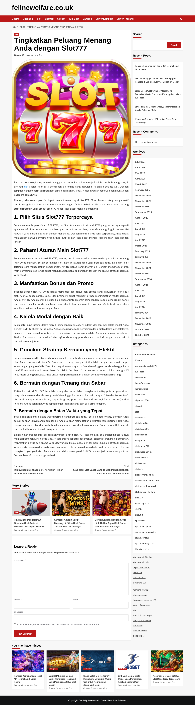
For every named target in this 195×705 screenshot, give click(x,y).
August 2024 (141, 284)
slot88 (138, 509)
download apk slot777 (146, 365)
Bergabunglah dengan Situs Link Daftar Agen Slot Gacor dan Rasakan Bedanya (110, 523)
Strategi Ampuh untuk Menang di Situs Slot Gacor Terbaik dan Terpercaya (69, 523)
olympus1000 (141, 400)
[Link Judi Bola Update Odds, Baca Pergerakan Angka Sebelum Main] (132, 661)
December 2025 (143, 195)
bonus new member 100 (144, 599)
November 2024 (143, 268)
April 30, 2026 (109, 530)
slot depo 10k (142, 423)
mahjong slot (141, 388)
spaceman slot (140, 630)
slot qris (139, 469)
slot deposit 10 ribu (142, 557)
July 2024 (139, 290)
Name (18, 599)
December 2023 (143, 318)
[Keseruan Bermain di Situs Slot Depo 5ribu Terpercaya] (167, 661)
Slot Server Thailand (145, 491)
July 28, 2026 (28, 685)
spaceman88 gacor (144, 543)
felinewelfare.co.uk (42, 7)
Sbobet (61, 19)
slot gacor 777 (142, 446)
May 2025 (140, 234)
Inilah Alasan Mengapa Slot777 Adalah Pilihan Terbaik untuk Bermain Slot (38, 470)
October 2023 (142, 329)
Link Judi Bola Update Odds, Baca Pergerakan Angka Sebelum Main (157, 108)
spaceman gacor (143, 526)
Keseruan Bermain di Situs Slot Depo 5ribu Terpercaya (156, 121)
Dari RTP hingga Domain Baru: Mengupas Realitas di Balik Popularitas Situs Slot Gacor (157, 80)
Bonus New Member (145, 354)
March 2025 (141, 245)
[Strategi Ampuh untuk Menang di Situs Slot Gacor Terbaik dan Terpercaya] (71, 503)
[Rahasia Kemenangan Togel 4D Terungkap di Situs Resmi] (28, 661)
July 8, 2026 (132, 685)
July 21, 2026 (97, 688)
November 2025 (143, 201)
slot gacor (140, 440)
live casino (140, 377)
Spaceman (140, 520)
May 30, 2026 (68, 530)
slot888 (139, 514)
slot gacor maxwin (142, 620)
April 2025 (140, 240)
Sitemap (49, 19)
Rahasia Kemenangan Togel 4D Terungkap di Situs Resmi (157, 68)
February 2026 (142, 189)
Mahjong (87, 19)
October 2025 (142, 206)
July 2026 (139, 161)
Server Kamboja (104, 19)
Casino (16, 19)
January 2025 (141, 256)
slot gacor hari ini (143, 451)
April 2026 (140, 178)
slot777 (139, 497)
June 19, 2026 (29, 530)
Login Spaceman (143, 383)
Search (137, 34)
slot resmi (137, 625)
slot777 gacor (142, 503)
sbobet (138, 406)
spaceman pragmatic (145, 532)
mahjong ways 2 (140, 589)
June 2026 (140, 167)
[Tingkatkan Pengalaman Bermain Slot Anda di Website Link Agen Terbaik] (31, 503)
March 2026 (141, 184)
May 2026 (140, 173)
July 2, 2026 (166, 682)
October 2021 (142, 335)
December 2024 (143, 262)
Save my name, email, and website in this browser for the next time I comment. (58, 624)
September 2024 (143, 279)
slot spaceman (140, 594)
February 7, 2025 (31, 55)
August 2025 (141, 217)
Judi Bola (28, 19)
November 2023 (143, 323)
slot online (140, 463)
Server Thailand (125, 19)
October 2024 (142, 273)
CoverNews (107, 700)
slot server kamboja (144, 474)
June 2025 (140, 228)
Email (76, 599)
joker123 (137, 572)
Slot (39, 19)
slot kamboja (141, 457)
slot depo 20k (142, 428)
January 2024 (141, 312)
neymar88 (140, 394)
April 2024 (140, 307)
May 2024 (140, 301)
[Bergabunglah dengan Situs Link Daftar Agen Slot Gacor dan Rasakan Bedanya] (112, 503)
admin (18, 55)
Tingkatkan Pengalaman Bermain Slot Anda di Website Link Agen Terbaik (29, 523)
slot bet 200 (141, 417)
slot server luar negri (145, 486)
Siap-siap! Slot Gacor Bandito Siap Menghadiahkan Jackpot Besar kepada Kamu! (100, 470)
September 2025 (143, 212)
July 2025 (139, 223)
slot (26, 186)
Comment (20, 560)
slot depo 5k (141, 434)
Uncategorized (142, 549)
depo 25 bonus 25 (141, 567)
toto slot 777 (139, 577)
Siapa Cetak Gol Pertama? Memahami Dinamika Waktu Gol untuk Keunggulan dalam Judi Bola (158, 94)
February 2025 (142, 251)
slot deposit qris (141, 562)
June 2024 (140, 295)
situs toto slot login (142, 615)
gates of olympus (141, 605)
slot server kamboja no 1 (147, 480)
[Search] (181, 19)
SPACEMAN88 (142, 537)
